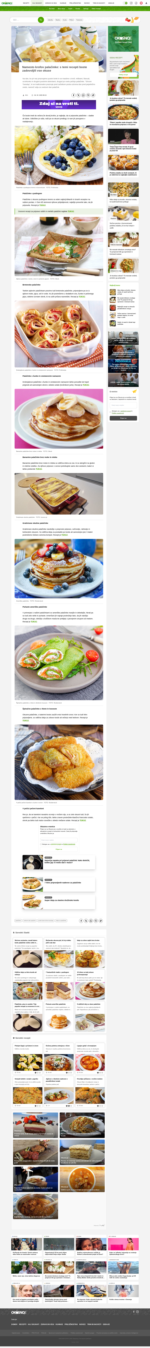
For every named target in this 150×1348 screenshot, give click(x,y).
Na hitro (52, 8)
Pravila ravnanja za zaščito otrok (107, 1333)
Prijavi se (59, 849)
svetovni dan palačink (30, 920)
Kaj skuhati (37, 3)
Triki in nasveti (99, 3)
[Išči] (41, 20)
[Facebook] (74, 95)
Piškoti (71, 20)
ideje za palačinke (61, 920)
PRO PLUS (35, 1333)
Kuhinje (63, 3)
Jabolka (50, 20)
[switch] (125, 3)
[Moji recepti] (141, 3)
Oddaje (111, 3)
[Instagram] (137, 1311)
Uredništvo (25, 1333)
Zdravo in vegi (51, 3)
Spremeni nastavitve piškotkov (58, 1333)
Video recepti (96, 8)
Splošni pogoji (89, 1333)
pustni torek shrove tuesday (45, 920)
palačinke (18, 920)
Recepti (26, 3)
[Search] (131, 3)
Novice (87, 3)
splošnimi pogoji (56, 844)
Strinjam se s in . (59, 844)
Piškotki (43, 1333)
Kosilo (78, 8)
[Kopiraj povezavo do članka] (93, 95)
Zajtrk (70, 8)
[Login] (146, 3)
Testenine (79, 20)
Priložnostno (75, 3)
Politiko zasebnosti (69, 844)
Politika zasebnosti (77, 1333)
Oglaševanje (16, 1333)
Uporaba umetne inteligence (129, 1333)
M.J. (26, 95)
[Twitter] (78, 95)
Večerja (85, 8)
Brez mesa (61, 8)
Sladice (58, 20)
